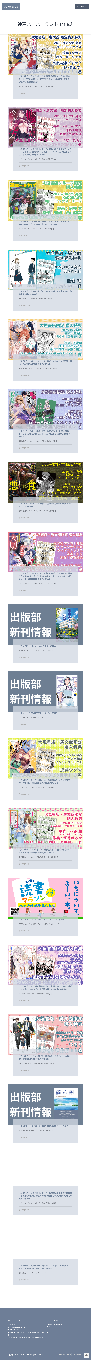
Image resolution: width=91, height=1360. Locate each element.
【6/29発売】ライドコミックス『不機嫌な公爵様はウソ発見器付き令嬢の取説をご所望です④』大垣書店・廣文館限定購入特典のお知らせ (45, 1195)
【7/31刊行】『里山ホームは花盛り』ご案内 (37, 646)
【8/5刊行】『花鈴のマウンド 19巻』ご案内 (38, 712)
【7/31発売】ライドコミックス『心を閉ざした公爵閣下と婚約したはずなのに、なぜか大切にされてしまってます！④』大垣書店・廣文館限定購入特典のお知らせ (45, 576)
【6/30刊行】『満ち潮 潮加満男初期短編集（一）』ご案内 (43, 1126)
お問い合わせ (77, 1355)
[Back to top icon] (80, 1355)
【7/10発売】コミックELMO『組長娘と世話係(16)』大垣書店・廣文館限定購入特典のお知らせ (44, 1057)
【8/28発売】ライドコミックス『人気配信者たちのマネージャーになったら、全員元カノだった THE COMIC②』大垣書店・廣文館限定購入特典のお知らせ (45, 151)
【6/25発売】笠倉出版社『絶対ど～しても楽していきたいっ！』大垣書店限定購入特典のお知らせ (43, 1267)
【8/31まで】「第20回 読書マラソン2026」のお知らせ (42, 919)
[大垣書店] (11, 6)
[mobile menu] (68, 7)
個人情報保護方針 (65, 1355)
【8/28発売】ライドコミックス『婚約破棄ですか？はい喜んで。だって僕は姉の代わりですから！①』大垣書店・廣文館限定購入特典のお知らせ (45, 79)
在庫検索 (80, 6)
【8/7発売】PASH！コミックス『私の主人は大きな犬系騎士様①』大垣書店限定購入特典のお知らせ (45, 362)
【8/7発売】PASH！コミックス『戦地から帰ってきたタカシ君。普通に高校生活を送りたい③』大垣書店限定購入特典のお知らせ (45, 433)
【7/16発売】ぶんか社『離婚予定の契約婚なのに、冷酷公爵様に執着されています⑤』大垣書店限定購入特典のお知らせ (45, 988)
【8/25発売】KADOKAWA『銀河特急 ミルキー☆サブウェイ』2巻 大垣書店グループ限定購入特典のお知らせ (45, 223)
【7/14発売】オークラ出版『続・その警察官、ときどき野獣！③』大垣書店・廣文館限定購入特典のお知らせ (45, 781)
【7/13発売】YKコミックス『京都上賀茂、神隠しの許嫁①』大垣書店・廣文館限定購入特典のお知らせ (44, 851)
